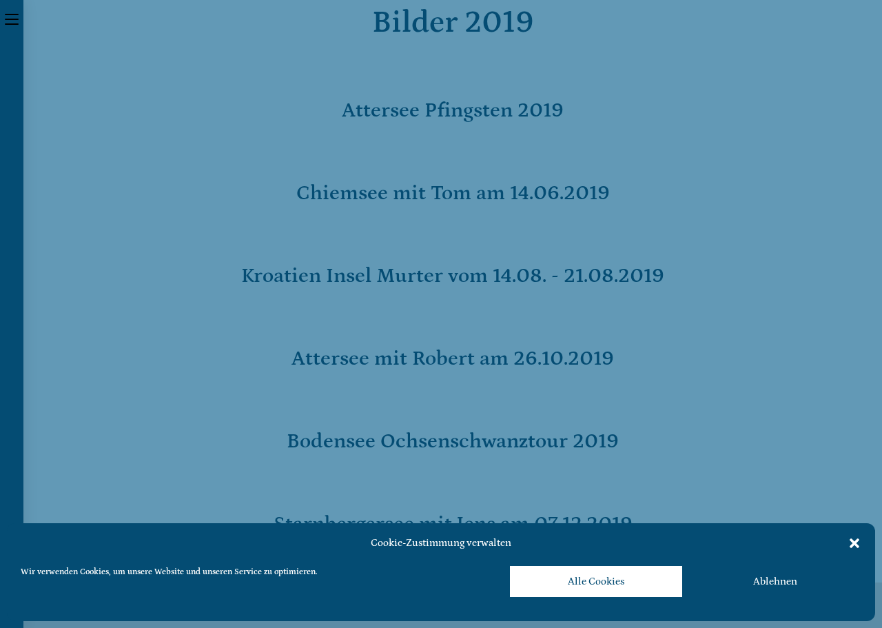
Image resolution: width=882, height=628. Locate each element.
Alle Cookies (596, 581)
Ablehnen (775, 581)
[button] (854, 543)
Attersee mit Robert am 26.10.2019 (452, 358)
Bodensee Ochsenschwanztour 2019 (453, 441)
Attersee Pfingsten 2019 (453, 110)
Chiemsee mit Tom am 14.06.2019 (453, 193)
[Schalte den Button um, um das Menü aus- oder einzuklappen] (11, 18)
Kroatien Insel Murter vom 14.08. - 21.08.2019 (452, 275)
